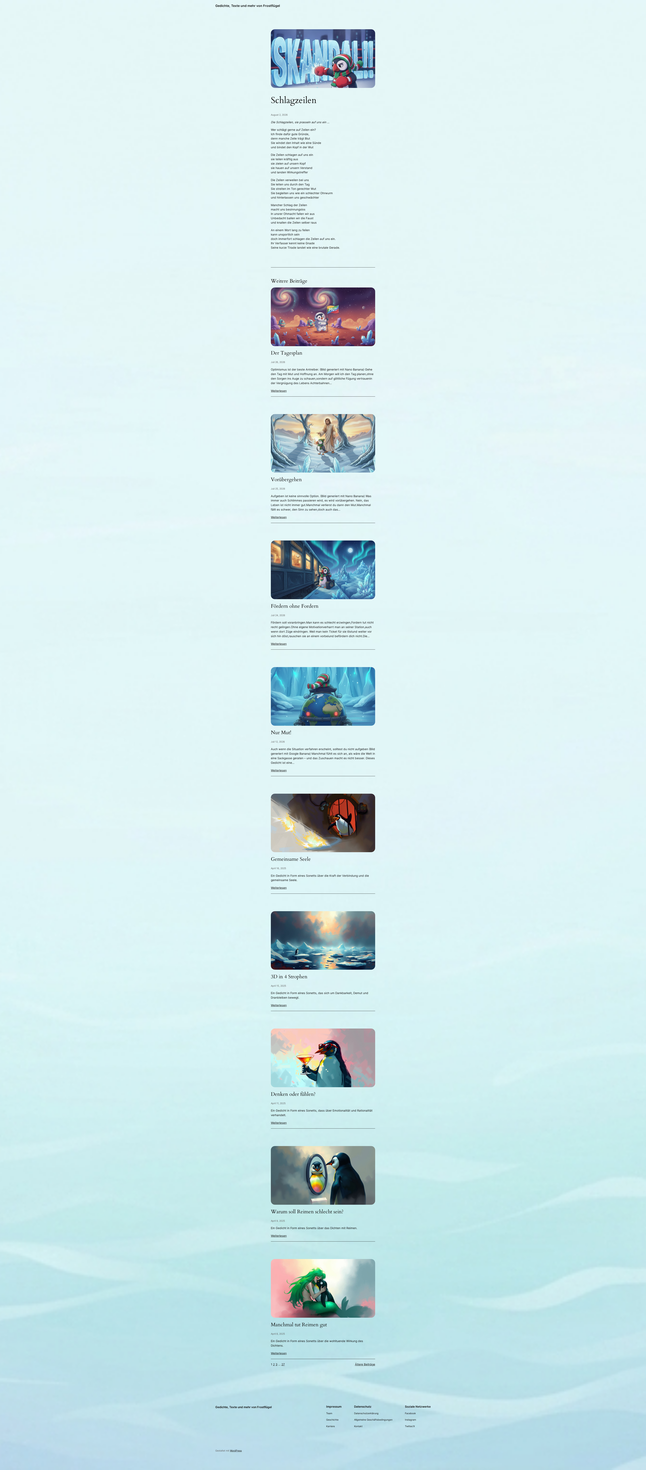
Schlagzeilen (294, 100)
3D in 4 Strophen (289, 977)
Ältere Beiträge (365, 1364)
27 (283, 1364)
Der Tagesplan (286, 353)
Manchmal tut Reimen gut (299, 1325)
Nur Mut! (281, 733)
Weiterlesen (279, 391)
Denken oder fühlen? (293, 1094)
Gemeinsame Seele (291, 859)
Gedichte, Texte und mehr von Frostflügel (247, 6)
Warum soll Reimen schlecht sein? (307, 1212)
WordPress (236, 1450)
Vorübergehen (286, 480)
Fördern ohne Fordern (294, 606)
